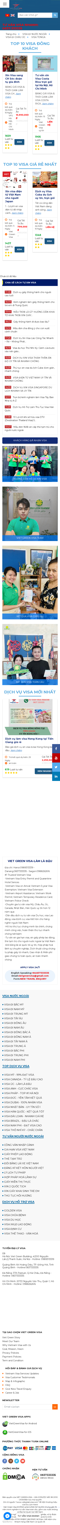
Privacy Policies (10, 1352)
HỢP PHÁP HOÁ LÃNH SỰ (20, 1177)
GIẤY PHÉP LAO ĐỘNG (18, 1154)
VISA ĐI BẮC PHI (14, 1050)
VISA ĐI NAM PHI (14, 1059)
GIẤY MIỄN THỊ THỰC (17, 1181)
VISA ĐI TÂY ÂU (13, 1018)
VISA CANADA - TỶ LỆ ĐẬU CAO (23, 1079)
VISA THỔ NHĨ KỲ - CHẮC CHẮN (23, 1130)
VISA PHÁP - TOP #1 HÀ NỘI (21, 1093)
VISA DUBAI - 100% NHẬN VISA (23, 1102)
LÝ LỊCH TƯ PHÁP (15, 1172)
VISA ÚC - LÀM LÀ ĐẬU (18, 1084)
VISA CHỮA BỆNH (15, 1215)
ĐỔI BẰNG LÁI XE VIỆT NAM (21, 1163)
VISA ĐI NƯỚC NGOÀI (34, 34)
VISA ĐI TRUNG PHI (16, 1055)
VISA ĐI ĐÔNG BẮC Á (17, 1032)
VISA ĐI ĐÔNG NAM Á (17, 1036)
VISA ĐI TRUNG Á (15, 1046)
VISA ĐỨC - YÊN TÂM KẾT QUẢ (23, 1097)
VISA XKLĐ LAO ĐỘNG (18, 1224)
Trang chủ (11, 34)
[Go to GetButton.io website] (7, 1522)
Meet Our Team (10, 1341)
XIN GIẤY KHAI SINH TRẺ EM (21, 1191)
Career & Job (12, 1392)
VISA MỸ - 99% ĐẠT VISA (19, 1074)
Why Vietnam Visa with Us (16, 1345)
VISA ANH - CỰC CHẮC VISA (21, 1088)
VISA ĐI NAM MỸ (14, 1009)
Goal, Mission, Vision (13, 1349)
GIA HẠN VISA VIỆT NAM (19, 1149)
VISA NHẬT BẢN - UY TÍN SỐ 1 (22, 1107)
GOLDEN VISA (13, 1210)
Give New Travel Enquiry (18, 1389)
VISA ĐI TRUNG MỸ (16, 1013)
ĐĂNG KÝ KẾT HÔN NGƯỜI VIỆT (24, 1168)
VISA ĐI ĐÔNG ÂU (15, 1023)
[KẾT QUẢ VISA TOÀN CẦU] (30, 654)
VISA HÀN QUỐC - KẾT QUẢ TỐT (24, 1111)
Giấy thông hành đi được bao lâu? (31, 321)
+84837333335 (30, 973)
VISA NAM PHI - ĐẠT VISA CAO (23, 1125)
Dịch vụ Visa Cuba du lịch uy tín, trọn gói (45, 194)
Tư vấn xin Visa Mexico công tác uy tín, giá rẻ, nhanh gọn (13, 82)
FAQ (7, 1385)
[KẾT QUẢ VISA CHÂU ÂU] (30, 582)
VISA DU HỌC (12, 1219)
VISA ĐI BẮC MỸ (14, 1004)
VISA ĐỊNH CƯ (13, 1229)
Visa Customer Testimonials (20, 1377)
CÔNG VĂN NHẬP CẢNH (19, 1145)
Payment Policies (11, 1356)
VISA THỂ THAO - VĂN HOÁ (21, 1233)
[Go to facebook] (7, 1516)
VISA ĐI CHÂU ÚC (15, 37)
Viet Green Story (11, 1337)
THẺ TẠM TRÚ (13, 1158)
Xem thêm (15, 100)
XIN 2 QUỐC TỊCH (15, 1186)
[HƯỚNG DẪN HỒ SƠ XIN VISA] (30, 463)
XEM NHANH (19, 140)
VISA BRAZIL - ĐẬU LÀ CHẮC (21, 1120)
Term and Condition (12, 1360)
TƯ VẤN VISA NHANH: (20, 26)
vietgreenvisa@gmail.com (30, 975)
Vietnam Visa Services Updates (22, 1373)
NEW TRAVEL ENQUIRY (30, 979)
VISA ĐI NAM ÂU (14, 1027)
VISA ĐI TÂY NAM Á (15, 1041)
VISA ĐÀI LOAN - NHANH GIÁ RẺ (24, 1116)
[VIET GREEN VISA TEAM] (30, 513)
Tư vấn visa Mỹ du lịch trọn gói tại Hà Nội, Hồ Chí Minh (44, 82)
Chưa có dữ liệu (8, 276)
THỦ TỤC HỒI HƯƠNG (18, 1195)
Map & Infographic (15, 1381)
